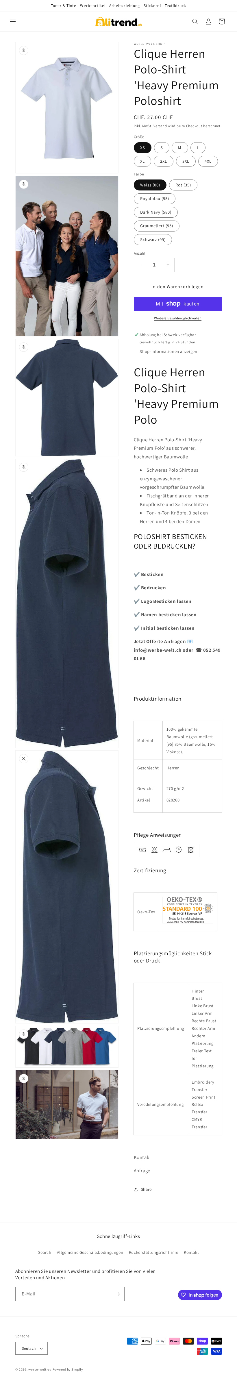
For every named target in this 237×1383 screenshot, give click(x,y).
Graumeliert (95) (156, 225)
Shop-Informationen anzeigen (168, 351)
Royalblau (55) (154, 198)
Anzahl (139, 253)
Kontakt (191, 1252)
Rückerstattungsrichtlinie (153, 1252)
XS (142, 147)
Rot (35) (183, 185)
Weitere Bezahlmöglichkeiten (177, 318)
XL (142, 161)
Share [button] (146, 1189)
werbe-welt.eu (39, 1369)
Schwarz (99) (153, 239)
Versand (160, 125)
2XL (163, 161)
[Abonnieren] (117, 1294)
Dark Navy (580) (156, 212)
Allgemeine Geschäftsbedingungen (90, 1252)
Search (44, 1252)
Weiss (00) (150, 185)
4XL (208, 161)
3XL (185, 161)
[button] (12, 21)
